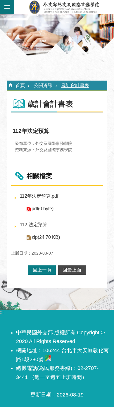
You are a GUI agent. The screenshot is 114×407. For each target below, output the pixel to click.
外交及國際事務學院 (64, 7)
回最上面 (72, 269)
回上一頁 (42, 269)
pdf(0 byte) (42, 208)
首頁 (20, 85)
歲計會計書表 (75, 85)
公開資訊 (43, 85)
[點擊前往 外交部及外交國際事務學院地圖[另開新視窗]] (48, 359)
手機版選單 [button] (7, 7)
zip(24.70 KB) (46, 237)
